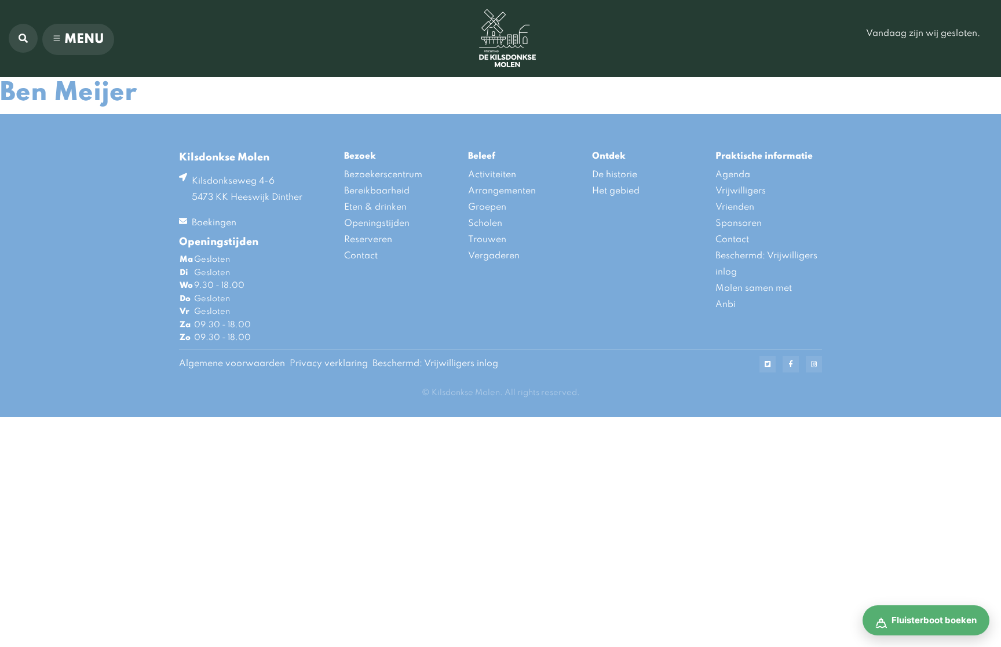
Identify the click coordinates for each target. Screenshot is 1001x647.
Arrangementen (502, 191)
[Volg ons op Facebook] (791, 364)
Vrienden (734, 207)
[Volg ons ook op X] (767, 364)
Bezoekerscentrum (383, 175)
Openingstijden (377, 223)
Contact (361, 256)
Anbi (725, 304)
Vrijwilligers (740, 191)
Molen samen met (753, 288)
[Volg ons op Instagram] (814, 364)
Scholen (485, 223)
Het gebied (616, 191)
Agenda (732, 175)
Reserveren (368, 239)
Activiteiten (492, 175)
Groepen (487, 207)
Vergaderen (494, 256)
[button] (23, 38)
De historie (614, 175)
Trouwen (487, 239)
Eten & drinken (375, 207)
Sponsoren (738, 223)
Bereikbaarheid (377, 191)
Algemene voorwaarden (232, 363)
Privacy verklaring (329, 363)
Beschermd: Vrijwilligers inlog (766, 264)
